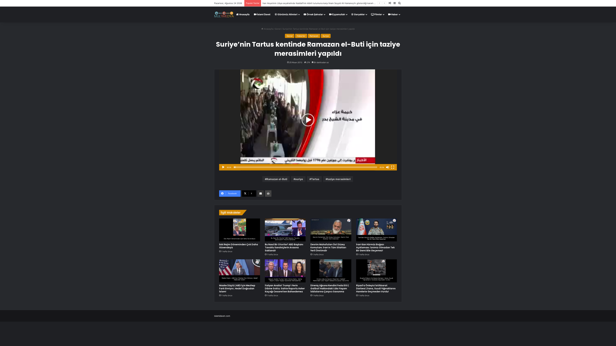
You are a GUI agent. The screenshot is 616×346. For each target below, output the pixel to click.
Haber (394, 14)
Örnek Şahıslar (314, 14)
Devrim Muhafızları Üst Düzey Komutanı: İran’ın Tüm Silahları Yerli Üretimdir (328, 247)
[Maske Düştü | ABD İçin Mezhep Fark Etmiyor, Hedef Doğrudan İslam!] (239, 270)
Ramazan (314, 36)
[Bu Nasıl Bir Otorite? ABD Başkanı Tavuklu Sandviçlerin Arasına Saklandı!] (285, 229)
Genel (278, 29)
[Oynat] (223, 167)
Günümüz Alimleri (287, 14)
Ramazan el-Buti (276, 179)
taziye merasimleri (339, 179)
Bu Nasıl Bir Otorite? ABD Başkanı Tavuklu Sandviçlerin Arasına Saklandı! (284, 247)
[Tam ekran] (392, 167)
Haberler (301, 36)
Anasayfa (244, 14)
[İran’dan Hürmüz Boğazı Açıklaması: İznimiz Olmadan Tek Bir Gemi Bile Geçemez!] (376, 230)
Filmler (378, 14)
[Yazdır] (268, 193)
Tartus (315, 179)
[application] (308, 120)
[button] (308, 120)
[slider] (305, 167)
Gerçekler (359, 14)
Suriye (326, 36)
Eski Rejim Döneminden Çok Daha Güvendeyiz (238, 246)
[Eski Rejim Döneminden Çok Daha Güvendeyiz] (239, 229)
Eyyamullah (338, 14)
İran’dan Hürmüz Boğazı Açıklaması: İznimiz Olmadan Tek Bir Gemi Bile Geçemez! (375, 247)
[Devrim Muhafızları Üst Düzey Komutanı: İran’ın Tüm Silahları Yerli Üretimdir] (330, 229)
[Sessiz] (387, 167)
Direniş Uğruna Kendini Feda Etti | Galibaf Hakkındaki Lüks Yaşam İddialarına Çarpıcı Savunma (329, 288)
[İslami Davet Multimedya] (224, 14)
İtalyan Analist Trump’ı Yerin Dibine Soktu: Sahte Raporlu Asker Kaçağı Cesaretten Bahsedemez (285, 288)
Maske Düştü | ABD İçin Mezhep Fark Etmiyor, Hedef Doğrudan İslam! (237, 288)
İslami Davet (263, 14)
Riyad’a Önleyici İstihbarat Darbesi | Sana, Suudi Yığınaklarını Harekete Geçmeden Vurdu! (376, 288)
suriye (299, 179)
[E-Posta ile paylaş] (260, 193)
